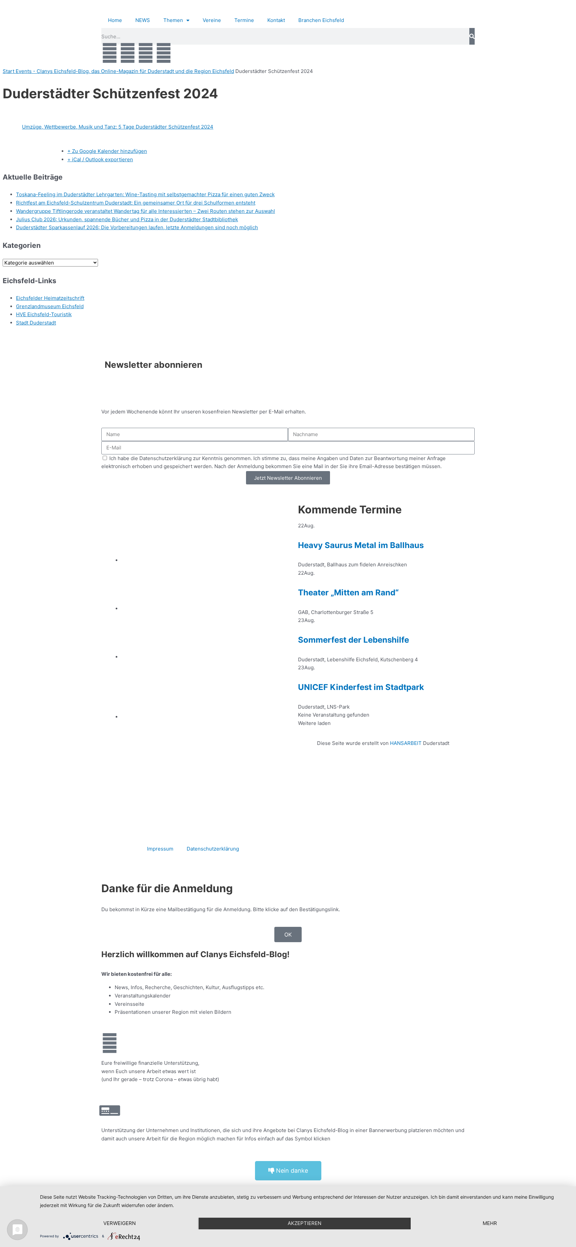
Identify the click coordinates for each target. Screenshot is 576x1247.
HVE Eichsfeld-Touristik (44, 314)
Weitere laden (314, 723)
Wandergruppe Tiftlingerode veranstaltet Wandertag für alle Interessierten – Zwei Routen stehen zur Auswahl (145, 211)
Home (115, 20)
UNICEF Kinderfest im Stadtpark (361, 687)
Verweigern (119, 1223)
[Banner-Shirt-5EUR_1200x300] (199, 657)
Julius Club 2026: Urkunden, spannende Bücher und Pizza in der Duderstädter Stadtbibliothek (127, 219)
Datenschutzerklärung (213, 849)
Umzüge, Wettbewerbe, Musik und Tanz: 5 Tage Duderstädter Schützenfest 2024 (117, 127)
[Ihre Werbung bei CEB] (199, 560)
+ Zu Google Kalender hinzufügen (107, 151)
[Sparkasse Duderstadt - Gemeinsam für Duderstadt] (199, 608)
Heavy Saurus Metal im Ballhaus (361, 545)
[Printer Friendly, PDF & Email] (35, 152)
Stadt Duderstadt (36, 322)
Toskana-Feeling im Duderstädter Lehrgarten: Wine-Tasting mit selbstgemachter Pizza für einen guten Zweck (145, 194)
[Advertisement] (383, 784)
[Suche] (472, 36)
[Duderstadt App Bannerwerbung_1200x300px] (199, 717)
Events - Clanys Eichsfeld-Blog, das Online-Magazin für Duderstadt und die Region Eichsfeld (125, 71)
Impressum (160, 849)
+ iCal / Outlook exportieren (100, 159)
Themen (173, 20)
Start (9, 71)
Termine (244, 20)
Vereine (212, 20)
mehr (490, 1223)
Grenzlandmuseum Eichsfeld (50, 306)
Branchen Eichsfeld (322, 20)
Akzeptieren (304, 1223)
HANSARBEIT (406, 743)
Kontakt (276, 20)
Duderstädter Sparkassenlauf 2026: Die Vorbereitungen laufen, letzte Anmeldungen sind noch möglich (137, 227)
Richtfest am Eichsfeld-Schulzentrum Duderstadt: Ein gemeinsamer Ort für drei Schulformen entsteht (135, 203)
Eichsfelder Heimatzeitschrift (50, 298)
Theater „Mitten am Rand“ (348, 592)
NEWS (142, 20)
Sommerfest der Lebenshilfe (353, 640)
